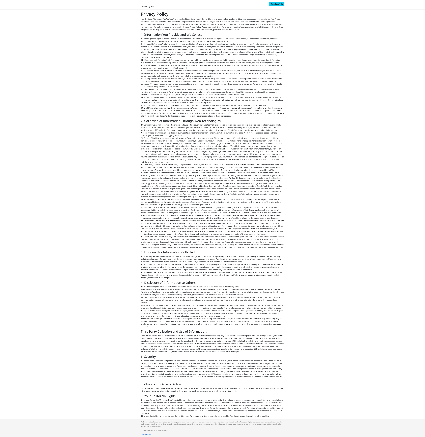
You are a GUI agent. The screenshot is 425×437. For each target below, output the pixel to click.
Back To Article (277, 4)
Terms (143, 434)
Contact (148, 434)
